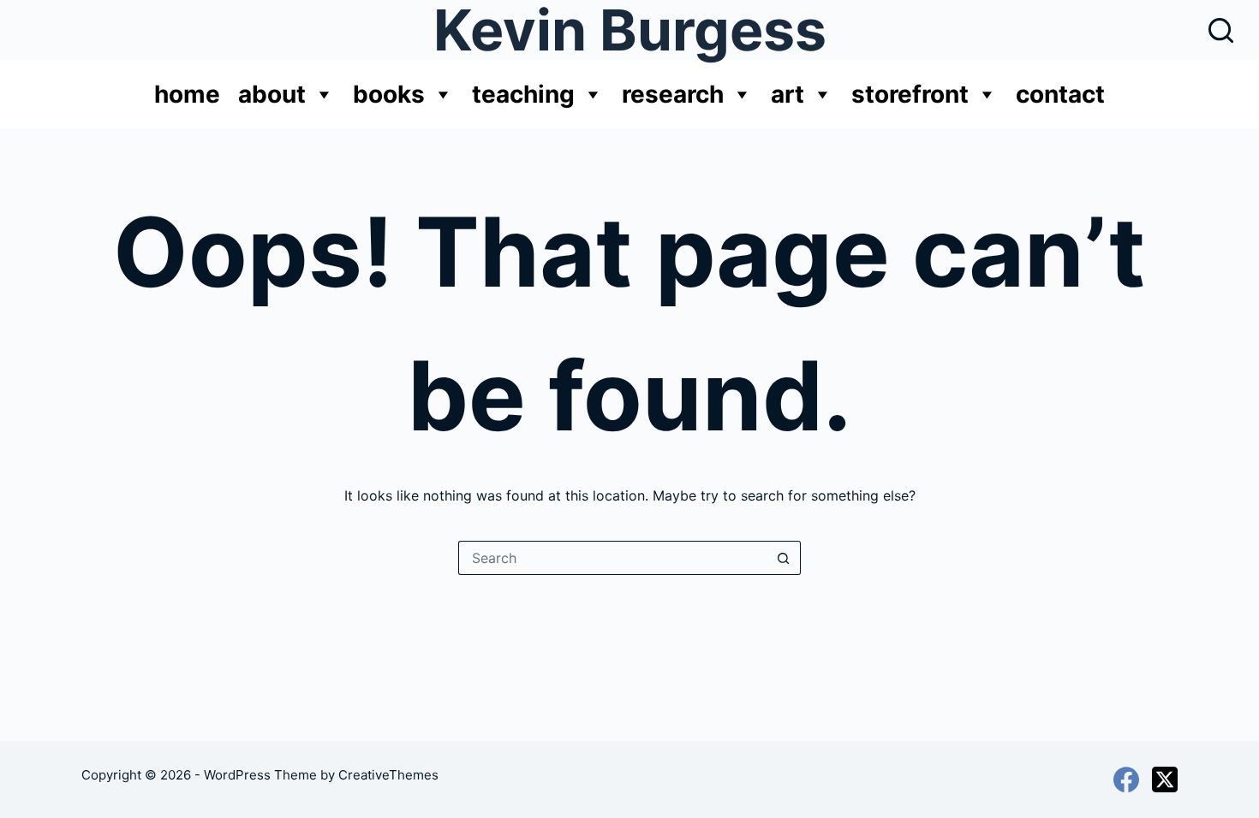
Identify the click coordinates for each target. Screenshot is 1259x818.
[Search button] (784, 558)
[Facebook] (1126, 779)
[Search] (1220, 30)
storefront (910, 94)
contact (1060, 94)
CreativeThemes (388, 775)
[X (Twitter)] (1165, 779)
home (187, 94)
